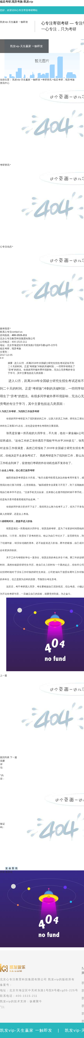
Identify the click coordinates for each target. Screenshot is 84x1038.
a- (3, 357)
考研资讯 (47, 79)
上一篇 (3, 675)
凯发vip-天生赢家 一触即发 (14, 22)
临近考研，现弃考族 (64, 79)
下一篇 (13, 757)
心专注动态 (6, 246)
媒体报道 (4, 328)
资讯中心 (4, 83)
